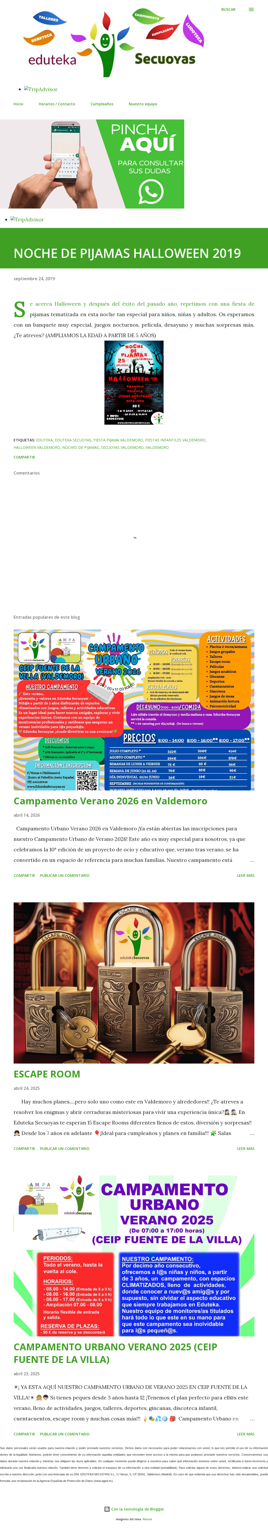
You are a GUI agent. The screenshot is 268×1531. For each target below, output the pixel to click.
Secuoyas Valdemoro (122, 447)
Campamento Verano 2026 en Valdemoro (111, 800)
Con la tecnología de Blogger (137, 1509)
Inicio (18, 103)
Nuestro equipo (143, 103)
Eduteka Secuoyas (73, 440)
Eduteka (44, 440)
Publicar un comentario (65, 875)
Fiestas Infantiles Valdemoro (175, 440)
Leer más (245, 875)
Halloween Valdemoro (37, 447)
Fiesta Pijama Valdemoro (118, 440)
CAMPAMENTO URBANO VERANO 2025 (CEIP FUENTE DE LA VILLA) (115, 1353)
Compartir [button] (24, 457)
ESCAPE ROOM (47, 1073)
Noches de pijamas (80, 447)
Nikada (147, 1519)
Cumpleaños (102, 103)
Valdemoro (157, 447)
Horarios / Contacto (57, 103)
